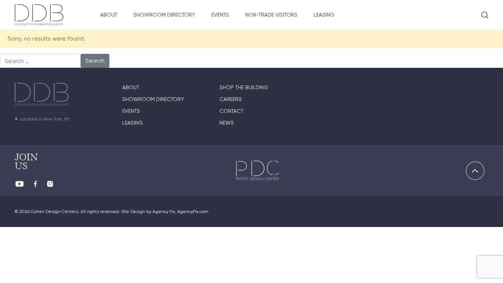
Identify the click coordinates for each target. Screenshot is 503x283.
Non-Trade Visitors (271, 15)
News (226, 123)
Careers (230, 99)
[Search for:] (40, 61)
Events (220, 15)
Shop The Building (243, 87)
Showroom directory (153, 99)
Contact (231, 111)
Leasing (324, 15)
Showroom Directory (164, 15)
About (108, 15)
